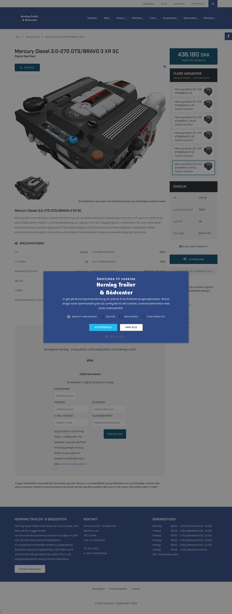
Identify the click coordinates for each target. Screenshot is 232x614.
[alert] (116, 307)
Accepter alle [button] (103, 327)
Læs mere (128, 308)
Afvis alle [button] (131, 327)
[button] (116, 336)
